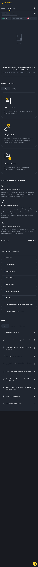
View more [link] (31, 241)
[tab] (3, 8)
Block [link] (15, 8)
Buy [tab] (6, 14)
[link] (19, 257)
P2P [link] (9, 8)
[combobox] (6, 18)
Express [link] (3, 8)
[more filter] (35, 14)
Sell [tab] (13, 14)
